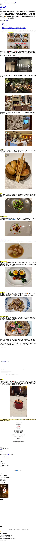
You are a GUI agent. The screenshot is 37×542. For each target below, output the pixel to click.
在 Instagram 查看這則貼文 (5, 361)
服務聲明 (27, 529)
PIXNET (12, 529)
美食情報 (7, 20)
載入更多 (2, 461)
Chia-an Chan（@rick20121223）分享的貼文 (12, 374)
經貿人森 (3, 7)
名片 (3, 24)
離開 (5, 540)
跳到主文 (1, 9)
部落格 (3, 23)
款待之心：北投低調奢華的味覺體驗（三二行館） (14, 28)
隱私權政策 (23, 529)
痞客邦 (7, 454)
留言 (9, 454)
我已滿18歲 (2, 540)
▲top (1, 459)
